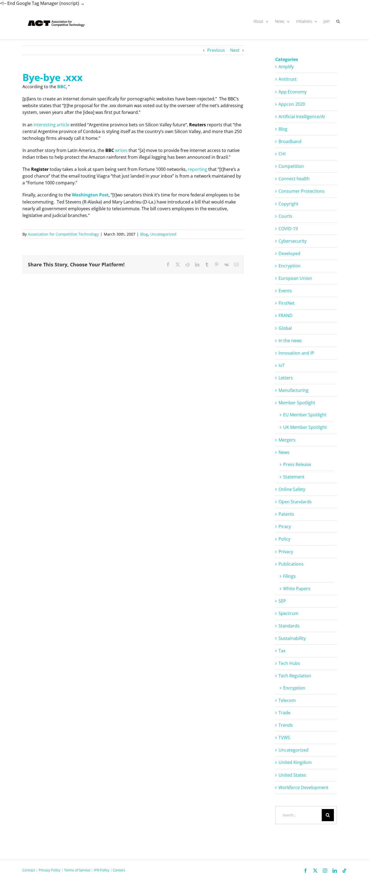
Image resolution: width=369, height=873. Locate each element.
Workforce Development (303, 787)
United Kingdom (295, 762)
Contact (28, 870)
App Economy (293, 92)
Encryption (290, 266)
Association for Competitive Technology (63, 234)
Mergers (287, 440)
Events (285, 291)
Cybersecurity (293, 241)
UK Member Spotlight (305, 427)
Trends (286, 725)
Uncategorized (163, 234)
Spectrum (288, 613)
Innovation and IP (296, 353)
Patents (286, 514)
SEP (282, 601)
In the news (290, 341)
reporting (197, 169)
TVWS (284, 737)
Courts (285, 216)
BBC (61, 87)
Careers (119, 870)
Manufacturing (293, 390)
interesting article (51, 125)
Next (235, 50)
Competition (291, 166)
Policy (284, 539)
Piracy (285, 526)
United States (292, 775)
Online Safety (292, 489)
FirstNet (287, 303)
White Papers (296, 589)
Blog (144, 234)
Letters (286, 378)
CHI (282, 154)
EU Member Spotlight (305, 415)
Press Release (297, 464)
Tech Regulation (295, 676)
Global (285, 328)
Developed (289, 253)
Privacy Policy (50, 870)
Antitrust (288, 79)
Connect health (294, 179)
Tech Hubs (289, 663)
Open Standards (295, 502)
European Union (295, 278)
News (284, 452)
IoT (282, 365)
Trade (284, 713)
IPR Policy (101, 870)
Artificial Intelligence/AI (302, 117)
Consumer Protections (302, 191)
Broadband (290, 141)
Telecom (287, 700)
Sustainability (292, 638)
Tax (282, 651)
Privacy (286, 552)
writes (121, 150)
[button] (338, 21)
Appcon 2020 (292, 104)
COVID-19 (288, 229)
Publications (291, 564)
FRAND (286, 315)
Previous (216, 50)
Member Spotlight (297, 403)
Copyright (288, 204)
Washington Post (90, 195)
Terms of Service (77, 870)
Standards (289, 626)
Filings (289, 576)
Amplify (286, 67)
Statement (293, 477)
